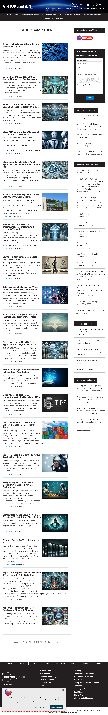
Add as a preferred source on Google (77, 4)
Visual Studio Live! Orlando (86, 263)
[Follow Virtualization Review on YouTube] (100, 5)
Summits (94, 8)
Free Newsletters (60, 663)
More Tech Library (84, 369)
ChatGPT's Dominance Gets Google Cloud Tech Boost (20, 258)
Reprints (73, 663)
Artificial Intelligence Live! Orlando (89, 223)
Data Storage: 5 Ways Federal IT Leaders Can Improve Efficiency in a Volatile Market (90, 351)
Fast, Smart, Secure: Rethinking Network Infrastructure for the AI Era (89, 422)
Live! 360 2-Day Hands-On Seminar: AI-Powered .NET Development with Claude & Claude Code (90, 274)
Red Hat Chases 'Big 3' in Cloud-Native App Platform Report (21, 456)
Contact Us (9, 663)
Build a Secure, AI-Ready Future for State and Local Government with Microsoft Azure (89, 399)
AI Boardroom (45, 670)
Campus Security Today (84, 674)
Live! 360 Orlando (82, 214)
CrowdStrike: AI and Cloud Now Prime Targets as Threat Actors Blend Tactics (22, 516)
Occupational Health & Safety (86, 683)
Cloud (9, 15)
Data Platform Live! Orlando (87, 254)
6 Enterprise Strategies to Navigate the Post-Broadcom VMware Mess (20, 315)
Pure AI (43, 686)
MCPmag (78, 680)
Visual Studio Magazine (83, 698)
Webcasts (61, 8)
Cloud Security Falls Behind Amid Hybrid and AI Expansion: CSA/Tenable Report (21, 164)
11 (53, 642)
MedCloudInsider (47, 683)
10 (49, 642)
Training (86, 8)
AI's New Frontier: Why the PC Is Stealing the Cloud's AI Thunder (18, 609)
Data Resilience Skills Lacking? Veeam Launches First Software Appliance (21, 288)
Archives (35, 663)
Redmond (78, 686)
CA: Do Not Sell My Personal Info (90, 710)
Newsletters (70, 8)
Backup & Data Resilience (54, 19)
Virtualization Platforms (92, 15)
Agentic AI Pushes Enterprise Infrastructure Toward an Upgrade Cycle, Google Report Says (89, 126)
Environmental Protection (85, 677)
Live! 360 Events (47, 680)
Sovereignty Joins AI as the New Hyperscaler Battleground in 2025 (19, 343)
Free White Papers (84, 324)
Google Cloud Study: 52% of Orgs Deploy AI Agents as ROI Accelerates (20, 78)
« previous (17, 642)
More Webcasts (83, 431)
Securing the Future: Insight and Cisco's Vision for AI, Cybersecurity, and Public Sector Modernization (89, 388)
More (100, 8)
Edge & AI (17, 15)
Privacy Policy (92, 74)
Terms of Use (73, 710)
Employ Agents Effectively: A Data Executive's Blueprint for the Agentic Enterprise (90, 331)
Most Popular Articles (86, 110)
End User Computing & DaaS (51, 15)
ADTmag (77, 670)
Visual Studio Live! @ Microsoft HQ (90, 310)
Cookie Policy (31, 702)
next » (57, 642)
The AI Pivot (79, 695)
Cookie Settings (38, 707)
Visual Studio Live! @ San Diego (88, 170)
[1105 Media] (10, 684)
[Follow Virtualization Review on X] (90, 5)
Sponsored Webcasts (86, 380)
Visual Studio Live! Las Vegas (87, 302)
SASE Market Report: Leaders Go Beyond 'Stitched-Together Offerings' (21, 105)
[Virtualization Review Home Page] (18, 7)
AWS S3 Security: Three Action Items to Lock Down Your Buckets (21, 370)
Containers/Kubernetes (30, 15)
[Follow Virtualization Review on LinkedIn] (88, 5)
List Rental (85, 663)
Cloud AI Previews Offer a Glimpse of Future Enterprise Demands (21, 133)
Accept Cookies (56, 707)
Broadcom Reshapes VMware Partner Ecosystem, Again (21, 45)
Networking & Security (72, 15)
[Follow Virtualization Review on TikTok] (93, 5)
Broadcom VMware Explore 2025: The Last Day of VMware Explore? (21, 195)
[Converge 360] (13, 677)
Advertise (79, 8)
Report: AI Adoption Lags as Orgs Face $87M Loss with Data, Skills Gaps (22, 573)
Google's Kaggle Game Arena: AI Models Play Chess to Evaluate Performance (18, 484)
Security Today (80, 689)
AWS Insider (45, 674)
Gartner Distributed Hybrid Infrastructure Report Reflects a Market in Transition (18, 227)
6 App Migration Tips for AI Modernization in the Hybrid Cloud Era (21, 396)
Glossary (98, 663)
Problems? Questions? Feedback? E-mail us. (61, 712)
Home (47, 8)
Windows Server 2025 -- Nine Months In (21, 541)
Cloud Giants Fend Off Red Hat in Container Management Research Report (19, 424)
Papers (54, 8)
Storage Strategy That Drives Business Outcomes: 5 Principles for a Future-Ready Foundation (90, 410)
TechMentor (79, 692)
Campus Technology (48, 677)
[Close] (63, 690)
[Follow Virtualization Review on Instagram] (97, 5)
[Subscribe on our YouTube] (83, 40)
